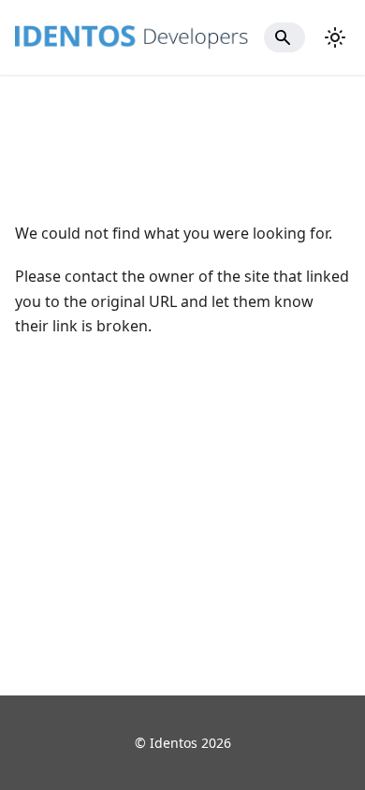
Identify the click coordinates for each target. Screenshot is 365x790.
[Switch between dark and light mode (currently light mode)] (335, 37)
